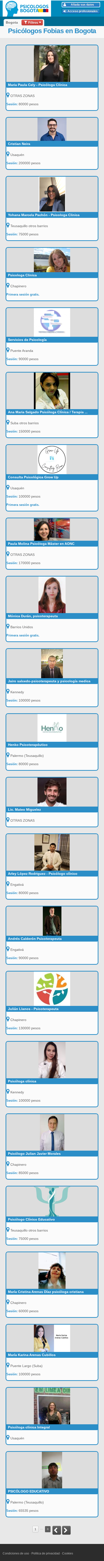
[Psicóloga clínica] (52, 1060)
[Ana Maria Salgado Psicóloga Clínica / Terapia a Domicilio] (52, 391)
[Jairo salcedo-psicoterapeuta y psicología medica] (52, 663)
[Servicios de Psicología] (52, 322)
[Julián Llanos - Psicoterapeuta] (52, 989)
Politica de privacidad (45, 1553)
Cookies (67, 1553)
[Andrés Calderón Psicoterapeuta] (52, 921)
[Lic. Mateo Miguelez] (52, 792)
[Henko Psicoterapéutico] (52, 728)
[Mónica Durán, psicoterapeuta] (52, 595)
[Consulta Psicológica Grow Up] (52, 459)
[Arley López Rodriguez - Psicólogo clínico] (52, 852)
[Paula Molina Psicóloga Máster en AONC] (52, 529)
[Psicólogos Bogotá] (27, 8)
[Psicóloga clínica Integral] (52, 1406)
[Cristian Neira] (52, 129)
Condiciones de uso (16, 1553)
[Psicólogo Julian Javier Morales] (52, 1132)
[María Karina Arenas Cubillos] (52, 1338)
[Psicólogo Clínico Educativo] (52, 1201)
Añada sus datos (82, 4)
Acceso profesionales (82, 11)
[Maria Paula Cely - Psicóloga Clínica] (52, 63)
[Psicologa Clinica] (52, 260)
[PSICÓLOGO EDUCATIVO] (52, 1470)
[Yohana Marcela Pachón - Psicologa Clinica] (52, 194)
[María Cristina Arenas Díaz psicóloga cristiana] (52, 1270)
